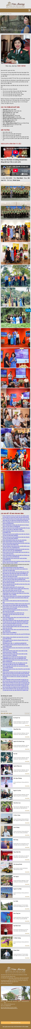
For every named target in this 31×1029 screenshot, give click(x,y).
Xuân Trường (16, 827)
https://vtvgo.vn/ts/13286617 (10, 632)
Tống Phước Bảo (17, 729)
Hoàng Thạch (16, 950)
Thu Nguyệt (16, 876)
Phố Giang (15, 839)
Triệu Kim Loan (16, 802)
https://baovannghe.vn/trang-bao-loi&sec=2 (13, 541)
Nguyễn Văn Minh (17, 888)
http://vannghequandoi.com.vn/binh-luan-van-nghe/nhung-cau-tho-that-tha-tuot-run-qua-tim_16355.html (13, 614)
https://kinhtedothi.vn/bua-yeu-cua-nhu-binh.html (15, 540)
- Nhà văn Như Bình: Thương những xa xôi (11, 699)
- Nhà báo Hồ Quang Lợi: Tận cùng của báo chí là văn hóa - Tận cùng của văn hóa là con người (15, 703)
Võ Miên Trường (17, 938)
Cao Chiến (15, 901)
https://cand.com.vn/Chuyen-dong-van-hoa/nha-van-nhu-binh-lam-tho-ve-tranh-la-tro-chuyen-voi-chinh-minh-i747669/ (16, 676)
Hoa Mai (15, 753)
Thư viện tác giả (4, 13)
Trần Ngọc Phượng (17, 778)
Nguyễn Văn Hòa (17, 790)
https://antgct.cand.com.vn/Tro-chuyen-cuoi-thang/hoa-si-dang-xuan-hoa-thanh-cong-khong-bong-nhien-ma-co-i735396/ (16, 598)
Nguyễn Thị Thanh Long (18, 741)
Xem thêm (27, 713)
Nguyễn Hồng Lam (17, 766)
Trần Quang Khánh (17, 864)
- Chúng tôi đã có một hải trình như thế (10, 705)
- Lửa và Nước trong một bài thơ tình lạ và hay (12, 698)
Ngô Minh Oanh (17, 925)
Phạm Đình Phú (17, 852)
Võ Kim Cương (16, 815)
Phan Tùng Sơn (16, 913)
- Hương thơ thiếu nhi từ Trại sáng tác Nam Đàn (12, 701)
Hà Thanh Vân (16, 717)
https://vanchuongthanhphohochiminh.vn (9, 1008)
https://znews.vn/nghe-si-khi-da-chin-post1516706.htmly (16, 634)
